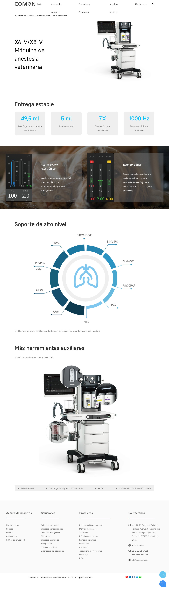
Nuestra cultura (12, 525)
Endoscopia (84, 554)
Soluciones (48, 513)
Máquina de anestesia (88, 536)
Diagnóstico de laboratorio (52, 551)
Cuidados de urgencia (50, 532)
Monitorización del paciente (91, 525)
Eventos (9, 532)
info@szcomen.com (140, 560)
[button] (162, 574)
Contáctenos (11, 536)
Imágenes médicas (49, 547)
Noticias (9, 529)
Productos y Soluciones (24, 15)
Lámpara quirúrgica (87, 540)
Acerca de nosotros (19, 513)
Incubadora (84, 543)
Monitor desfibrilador (88, 529)
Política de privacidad (15, 540)
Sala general (46, 543)
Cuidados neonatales (50, 540)
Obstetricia (45, 536)
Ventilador (83, 532)
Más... (81, 558)
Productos (86, 513)
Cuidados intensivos (49, 525)
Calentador (84, 547)
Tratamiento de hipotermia (90, 551)
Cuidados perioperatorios (52, 529)
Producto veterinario (46, 15)
